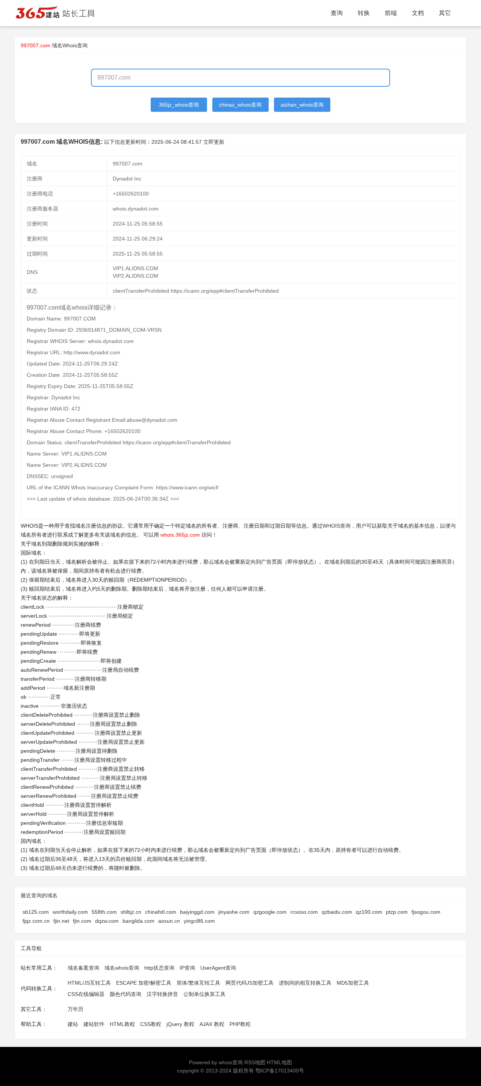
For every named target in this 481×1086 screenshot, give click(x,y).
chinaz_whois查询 (240, 105)
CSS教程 (150, 1024)
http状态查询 (159, 968)
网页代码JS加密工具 (249, 983)
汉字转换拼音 (162, 994)
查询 (337, 13)
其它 (445, 13)
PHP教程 (240, 1024)
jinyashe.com (234, 912)
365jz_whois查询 (179, 105)
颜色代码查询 (125, 994)
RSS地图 (254, 1062)
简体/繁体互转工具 (198, 983)
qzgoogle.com (270, 912)
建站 (73, 1024)
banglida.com (138, 921)
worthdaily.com (70, 912)
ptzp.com (397, 912)
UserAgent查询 (218, 968)
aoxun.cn (169, 921)
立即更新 (213, 142)
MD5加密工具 (353, 983)
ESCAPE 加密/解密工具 (143, 983)
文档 (418, 13)
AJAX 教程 (212, 1024)
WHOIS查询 (336, 526)
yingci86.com (199, 921)
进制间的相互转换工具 (305, 983)
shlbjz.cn (131, 912)
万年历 (75, 1009)
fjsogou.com (425, 912)
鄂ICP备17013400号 (280, 1071)
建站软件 (93, 1024)
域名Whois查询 (70, 45)
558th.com (104, 912)
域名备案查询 (83, 968)
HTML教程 (122, 1024)
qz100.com (369, 912)
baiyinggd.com (197, 912)
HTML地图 (279, 1062)
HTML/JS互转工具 (89, 983)
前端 (391, 13)
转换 (364, 13)
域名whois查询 (121, 968)
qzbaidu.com (337, 912)
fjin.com (82, 921)
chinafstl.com (160, 912)
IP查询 (187, 968)
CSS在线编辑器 (86, 994)
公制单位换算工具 (204, 994)
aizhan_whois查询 (302, 105)
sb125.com (36, 912)
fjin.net (61, 921)
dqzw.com (107, 921)
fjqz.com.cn (36, 921)
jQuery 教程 (180, 1024)
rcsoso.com (304, 912)
